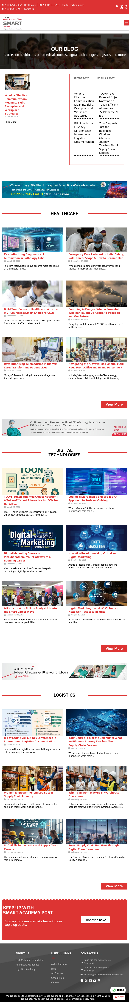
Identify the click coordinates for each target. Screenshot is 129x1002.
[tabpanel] (96, 124)
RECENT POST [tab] (81, 78)
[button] (126, 22)
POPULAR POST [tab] (106, 78)
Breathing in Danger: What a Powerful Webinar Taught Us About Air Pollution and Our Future (94, 312)
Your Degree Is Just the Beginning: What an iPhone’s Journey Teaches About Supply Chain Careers (108, 138)
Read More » (11, 121)
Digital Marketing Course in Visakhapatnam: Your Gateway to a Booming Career (27, 557)
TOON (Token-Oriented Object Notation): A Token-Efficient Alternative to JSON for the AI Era (109, 104)
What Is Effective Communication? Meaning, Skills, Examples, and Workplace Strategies (84, 104)
